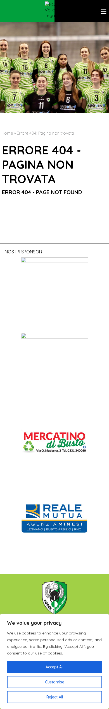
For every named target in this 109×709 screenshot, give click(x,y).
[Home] (54, 9)
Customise (54, 682)
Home (7, 133)
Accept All (54, 667)
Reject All (54, 697)
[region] (54, 661)
